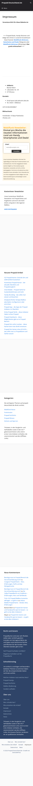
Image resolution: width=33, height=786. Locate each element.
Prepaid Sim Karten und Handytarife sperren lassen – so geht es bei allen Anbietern (16, 610)
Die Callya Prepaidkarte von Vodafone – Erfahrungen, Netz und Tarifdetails (16, 593)
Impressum (7, 711)
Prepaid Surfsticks (10, 415)
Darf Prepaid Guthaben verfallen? (14, 651)
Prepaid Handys (8, 680)
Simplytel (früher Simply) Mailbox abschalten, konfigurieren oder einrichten (15, 302)
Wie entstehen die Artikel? (12, 705)
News (5, 717)
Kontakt (5, 708)
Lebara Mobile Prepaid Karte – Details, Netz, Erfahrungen (16, 602)
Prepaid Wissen (9, 418)
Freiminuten (8, 412)
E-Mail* (7, 144)
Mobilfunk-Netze (9, 410)
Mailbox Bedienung (9, 686)
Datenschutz (7, 714)
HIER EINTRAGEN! (10, 209)
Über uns (6, 699)
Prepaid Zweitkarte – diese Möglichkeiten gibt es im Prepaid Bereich (15, 319)
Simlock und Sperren (11, 421)
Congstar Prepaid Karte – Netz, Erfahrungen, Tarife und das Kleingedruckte (14, 584)
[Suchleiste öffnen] (30, 2)
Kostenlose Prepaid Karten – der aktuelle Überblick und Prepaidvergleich (14, 285)
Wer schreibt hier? (9, 702)
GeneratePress (16, 752)
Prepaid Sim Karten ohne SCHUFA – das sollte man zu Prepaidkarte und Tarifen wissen (16, 331)
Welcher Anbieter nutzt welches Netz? (15, 677)
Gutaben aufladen (9, 689)
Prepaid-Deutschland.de (12, 3)
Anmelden (16, 151)
